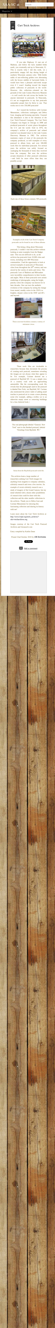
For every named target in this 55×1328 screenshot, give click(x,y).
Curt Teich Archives (29, 25)
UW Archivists (40, 536)
